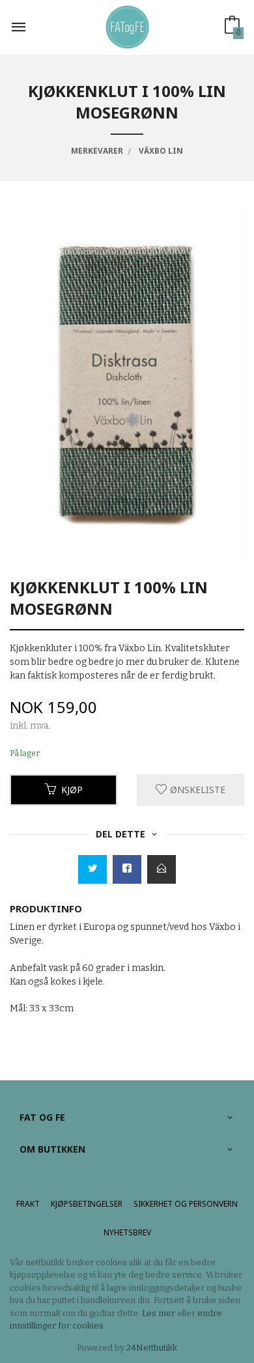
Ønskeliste (196, 789)
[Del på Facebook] (127, 869)
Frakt (28, 1203)
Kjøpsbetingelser (86, 1203)
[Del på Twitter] (92, 869)
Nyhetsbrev (127, 1232)
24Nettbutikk (151, 1348)
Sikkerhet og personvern (186, 1203)
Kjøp (72, 789)
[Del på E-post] (161, 869)
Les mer (158, 1313)
